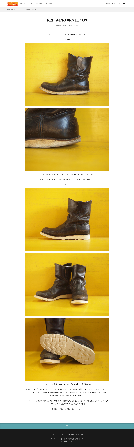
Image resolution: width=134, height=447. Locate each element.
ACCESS (49, 4)
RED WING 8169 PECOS (32, 9)
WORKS (39, 4)
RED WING (19, 9)
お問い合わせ (110, 4)
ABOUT (23, 4)
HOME (11, 9)
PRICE (31, 4)
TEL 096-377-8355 (67, 441)
